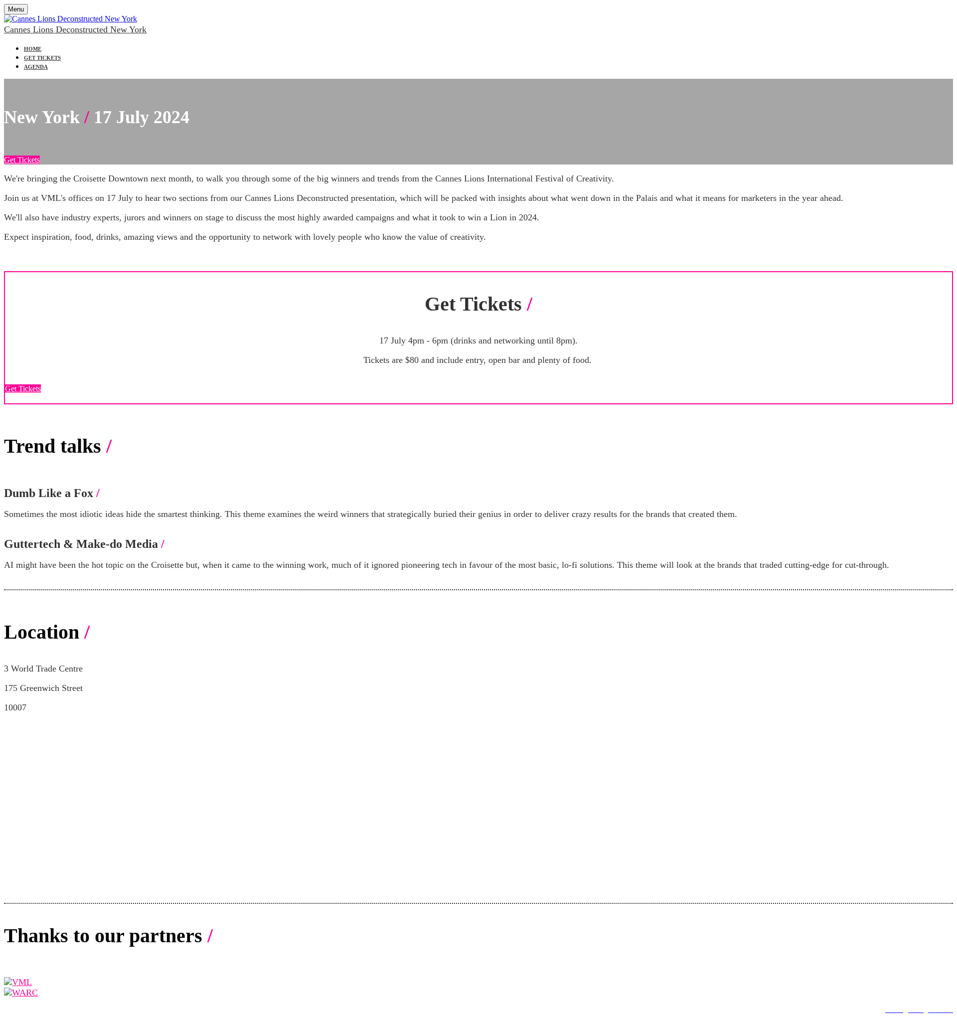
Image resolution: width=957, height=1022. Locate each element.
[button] (22, 160)
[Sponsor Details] (18, 982)
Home (32, 49)
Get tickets (42, 58)
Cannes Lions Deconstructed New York (75, 29)
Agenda (36, 67)
